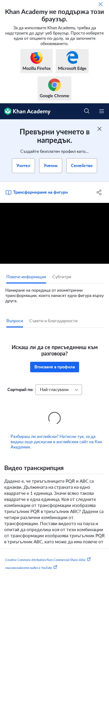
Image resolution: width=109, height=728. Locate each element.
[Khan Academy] (25, 111)
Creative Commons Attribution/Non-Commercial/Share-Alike (45, 552)
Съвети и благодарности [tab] (53, 321)
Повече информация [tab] (26, 277)
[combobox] (58, 389)
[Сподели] (99, 192)
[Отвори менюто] (101, 111)
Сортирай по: (20, 390)
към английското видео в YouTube (28, 560)
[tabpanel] (54, 294)
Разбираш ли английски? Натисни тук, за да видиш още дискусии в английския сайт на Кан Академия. (56, 434)
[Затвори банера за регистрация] (99, 129)
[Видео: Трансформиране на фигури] (54, 233)
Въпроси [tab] (14, 321)
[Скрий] (100, 4)
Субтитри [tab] (61, 277)
